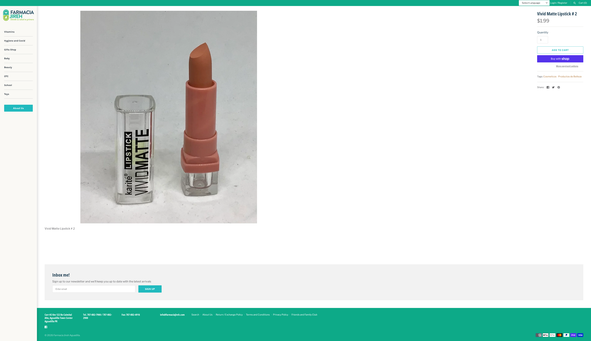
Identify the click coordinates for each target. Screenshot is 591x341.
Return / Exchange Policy (229, 314)
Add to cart (560, 50)
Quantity (542, 32)
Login (553, 2)
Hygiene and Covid (14, 40)
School (8, 85)
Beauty (8, 67)
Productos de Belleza (569, 76)
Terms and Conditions (258, 314)
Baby (7, 58)
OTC (6, 76)
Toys (6, 94)
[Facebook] (46, 327)
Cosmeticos (550, 76)
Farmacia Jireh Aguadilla (67, 335)
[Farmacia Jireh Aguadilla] (18, 15)
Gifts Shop (10, 49)
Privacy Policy (280, 314)
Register (562, 2)
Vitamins (9, 31)
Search (195, 314)
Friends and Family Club (304, 314)
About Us (18, 108)
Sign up (150, 289)
